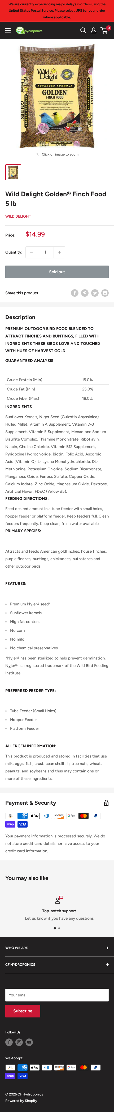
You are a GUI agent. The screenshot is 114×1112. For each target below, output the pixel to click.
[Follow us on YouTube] (29, 1042)
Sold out (57, 271)
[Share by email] (105, 293)
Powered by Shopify (21, 1101)
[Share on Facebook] (74, 293)
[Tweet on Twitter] (95, 293)
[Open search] (83, 30)
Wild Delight (18, 216)
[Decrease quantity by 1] (31, 252)
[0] (104, 30)
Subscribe (22, 1010)
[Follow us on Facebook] (9, 1042)
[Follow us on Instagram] (19, 1042)
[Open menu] (8, 30)
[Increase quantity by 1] (59, 252)
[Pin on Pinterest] (85, 293)
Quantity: (13, 252)
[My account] (93, 30)
